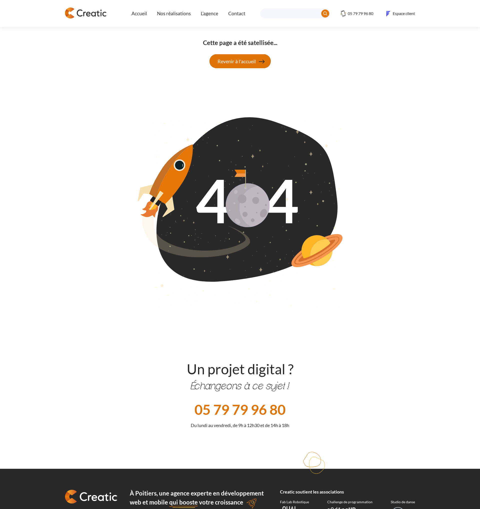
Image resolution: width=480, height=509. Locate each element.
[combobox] (295, 13)
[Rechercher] (325, 13)
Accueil (139, 13)
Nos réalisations (174, 13)
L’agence (209, 13)
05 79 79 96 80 (240, 409)
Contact (236, 13)
